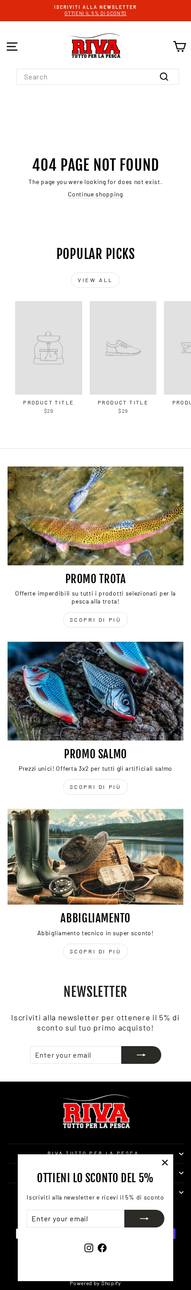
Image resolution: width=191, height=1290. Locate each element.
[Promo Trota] (95, 516)
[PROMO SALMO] (95, 691)
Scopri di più (96, 619)
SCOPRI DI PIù (96, 787)
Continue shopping (95, 194)
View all (95, 280)
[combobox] (97, 77)
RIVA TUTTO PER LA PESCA (93, 1153)
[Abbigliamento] (95, 857)
